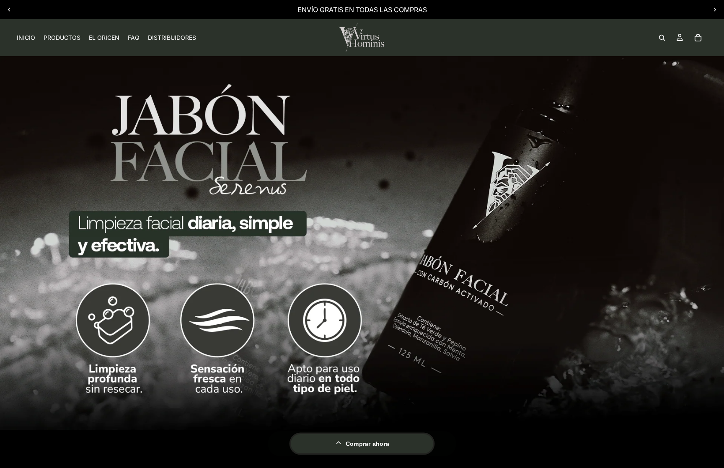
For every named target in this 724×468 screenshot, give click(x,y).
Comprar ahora (368, 443)
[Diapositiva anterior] (9, 9)
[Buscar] (662, 37)
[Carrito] (698, 37)
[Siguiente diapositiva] (715, 9)
